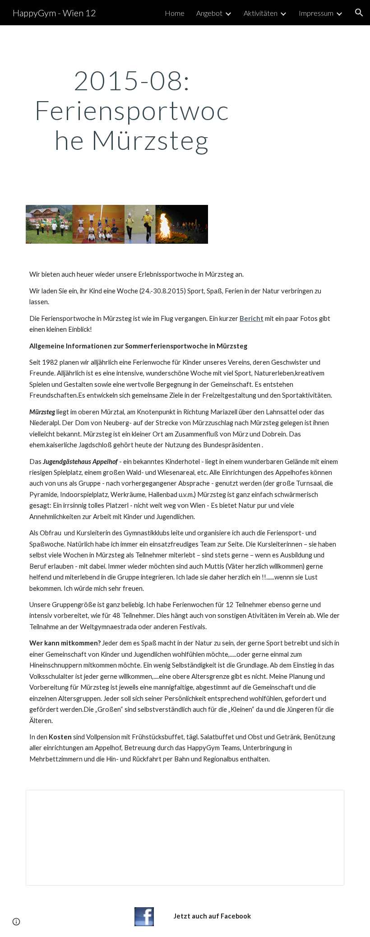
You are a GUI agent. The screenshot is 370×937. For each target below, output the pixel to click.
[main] (132, 109)
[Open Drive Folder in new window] (327, 801)
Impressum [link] (316, 13)
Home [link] (175, 13)
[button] (359, 12)
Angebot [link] (209, 13)
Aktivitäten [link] (261, 13)
